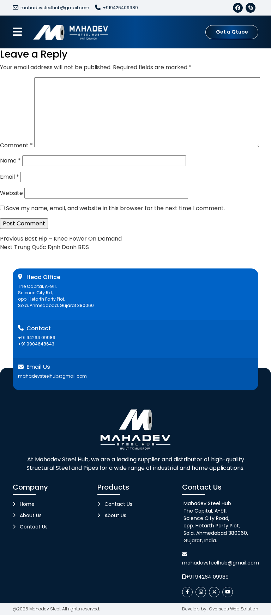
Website (11, 193)
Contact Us (34, 526)
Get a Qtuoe (232, 31)
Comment (16, 145)
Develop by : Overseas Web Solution (220, 609)
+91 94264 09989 (36, 338)
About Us (31, 515)
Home (27, 504)
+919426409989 (120, 8)
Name (10, 160)
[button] (17, 32)
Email (9, 177)
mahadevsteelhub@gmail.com (54, 8)
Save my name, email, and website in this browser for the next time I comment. (115, 208)
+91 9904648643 (36, 344)
